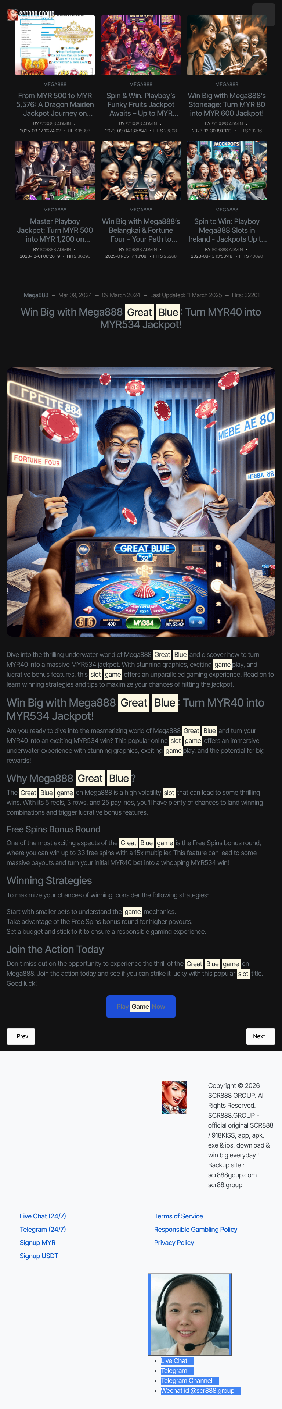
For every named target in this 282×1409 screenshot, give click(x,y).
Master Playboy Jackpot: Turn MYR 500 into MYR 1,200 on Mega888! (55, 234)
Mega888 (55, 85)
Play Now (141, 1007)
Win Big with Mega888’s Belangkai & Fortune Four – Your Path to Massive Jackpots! (141, 234)
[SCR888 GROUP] (31, 14)
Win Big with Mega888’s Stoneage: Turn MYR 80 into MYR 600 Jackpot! (227, 104)
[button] (263, 14)
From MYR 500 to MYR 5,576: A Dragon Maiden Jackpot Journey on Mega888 (55, 109)
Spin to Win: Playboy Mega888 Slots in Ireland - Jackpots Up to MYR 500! (226, 234)
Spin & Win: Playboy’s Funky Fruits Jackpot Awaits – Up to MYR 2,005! (141, 109)
